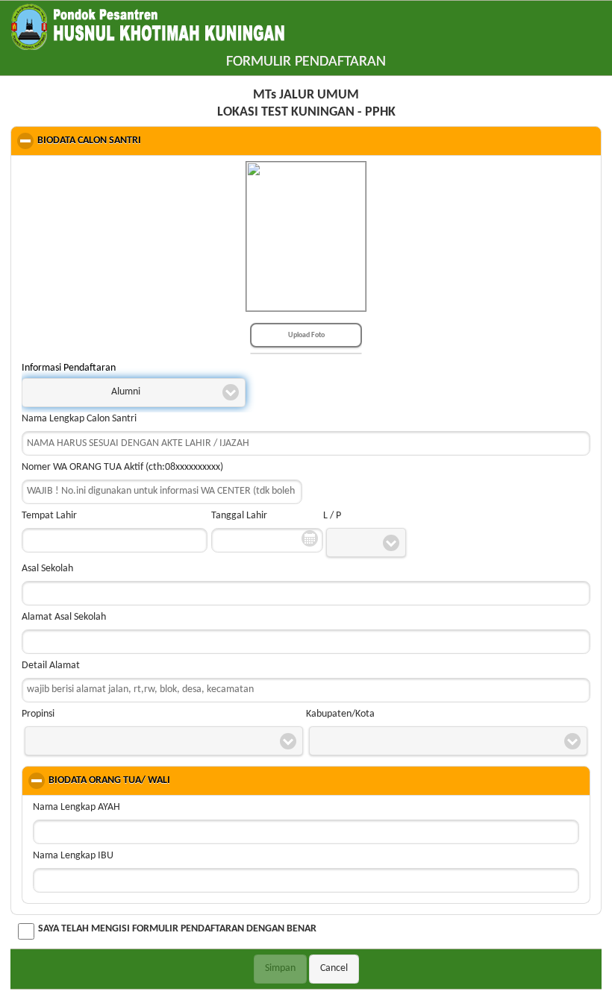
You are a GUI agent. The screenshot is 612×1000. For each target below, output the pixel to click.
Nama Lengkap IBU (73, 855)
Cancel (334, 968)
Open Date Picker (310, 538)
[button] (134, 393)
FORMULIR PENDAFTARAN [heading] (306, 61)
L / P (332, 515)
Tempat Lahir (49, 515)
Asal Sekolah (47, 568)
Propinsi (38, 714)
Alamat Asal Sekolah (64, 617)
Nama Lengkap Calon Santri (79, 418)
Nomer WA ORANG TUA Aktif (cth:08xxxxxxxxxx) (122, 467)
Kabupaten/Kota (340, 714)
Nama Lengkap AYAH (76, 807)
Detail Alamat (51, 665)
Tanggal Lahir (239, 515)
